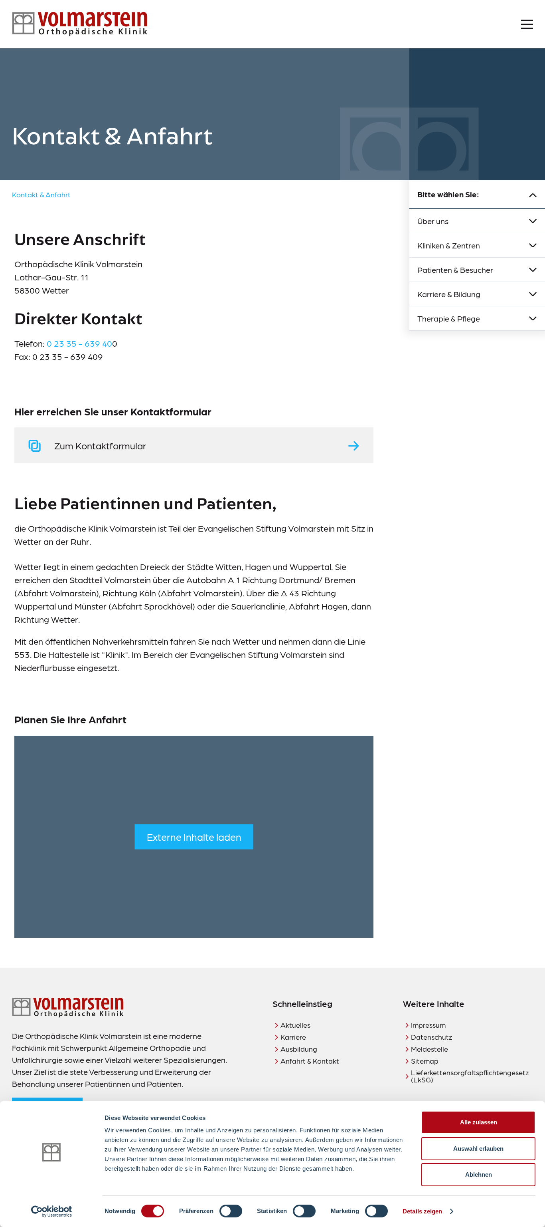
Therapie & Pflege (448, 318)
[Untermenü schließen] (533, 194)
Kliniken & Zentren (448, 245)
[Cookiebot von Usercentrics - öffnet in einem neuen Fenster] (52, 1211)
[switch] (230, 1211)
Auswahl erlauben (478, 1148)
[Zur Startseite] (80, 24)
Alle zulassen (478, 1122)
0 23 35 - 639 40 (79, 343)
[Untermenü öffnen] (533, 221)
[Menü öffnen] (527, 24)
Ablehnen (478, 1174)
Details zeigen (422, 1211)
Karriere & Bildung (448, 294)
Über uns (432, 221)
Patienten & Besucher (455, 269)
